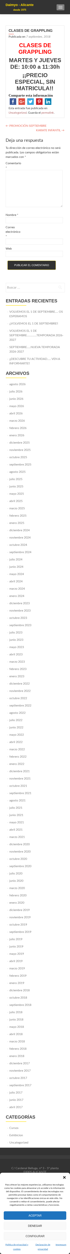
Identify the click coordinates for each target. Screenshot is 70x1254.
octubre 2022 (18, 698)
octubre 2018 (18, 997)
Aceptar (35, 1215)
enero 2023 (16, 676)
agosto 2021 (17, 800)
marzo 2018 (17, 1041)
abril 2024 (16, 581)
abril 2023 (16, 654)
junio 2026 (16, 398)
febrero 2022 (18, 756)
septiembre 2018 (20, 1004)
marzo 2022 (17, 749)
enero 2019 (16, 983)
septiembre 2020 (20, 866)
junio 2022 (16, 727)
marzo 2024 (17, 588)
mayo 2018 (16, 1026)
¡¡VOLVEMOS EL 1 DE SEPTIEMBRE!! (33, 323)
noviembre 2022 (20, 690)
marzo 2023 (17, 661)
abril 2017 (16, 1107)
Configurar (35, 1236)
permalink (47, 112)
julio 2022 (15, 720)
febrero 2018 (18, 1048)
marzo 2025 (17, 508)
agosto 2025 (17, 471)
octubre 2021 (18, 785)
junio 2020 (16, 880)
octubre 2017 (18, 1077)
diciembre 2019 (19, 910)
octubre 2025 (18, 457)
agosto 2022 (17, 712)
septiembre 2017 (20, 1085)
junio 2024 (16, 566)
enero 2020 (16, 902)
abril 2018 (16, 1034)
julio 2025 (15, 479)
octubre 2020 (18, 858)
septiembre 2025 (20, 464)
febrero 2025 (18, 515)
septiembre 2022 (20, 705)
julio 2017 (15, 1092)
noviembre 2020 (20, 851)
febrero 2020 (18, 895)
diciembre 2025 (19, 442)
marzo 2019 (17, 968)
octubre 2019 (18, 924)
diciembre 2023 (19, 603)
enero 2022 (16, 763)
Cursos (13, 1127)
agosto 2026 (17, 384)
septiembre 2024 (20, 552)
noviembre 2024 (20, 537)
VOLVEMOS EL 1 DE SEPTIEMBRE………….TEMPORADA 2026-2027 (36, 335)
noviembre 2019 (20, 917)
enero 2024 (16, 596)
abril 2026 (16, 413)
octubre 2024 (18, 544)
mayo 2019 (16, 953)
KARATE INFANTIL (50, 130)
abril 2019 (16, 961)
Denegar (35, 1225)
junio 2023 (16, 639)
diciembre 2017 (19, 1063)
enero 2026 (16, 435)
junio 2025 (16, 486)
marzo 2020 (17, 888)
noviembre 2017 (20, 1070)
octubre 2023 (18, 617)
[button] (64, 1177)
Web (9, 248)
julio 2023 (15, 632)
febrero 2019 (18, 975)
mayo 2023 (16, 647)
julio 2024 (15, 559)
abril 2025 (16, 501)
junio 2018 (16, 1019)
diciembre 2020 (19, 844)
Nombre (12, 214)
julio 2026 (15, 391)
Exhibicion (16, 1135)
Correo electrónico (13, 232)
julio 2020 (15, 873)
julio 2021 (15, 807)
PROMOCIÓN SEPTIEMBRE (26, 125)
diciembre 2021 (19, 771)
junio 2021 (16, 815)
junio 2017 (16, 1099)
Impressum (61, 1245)
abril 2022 (16, 742)
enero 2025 (16, 522)
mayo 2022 (16, 734)
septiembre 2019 (20, 931)
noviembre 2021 (20, 778)
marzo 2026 (17, 420)
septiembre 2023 (20, 625)
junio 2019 (16, 946)
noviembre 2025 (20, 449)
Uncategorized (18, 112)
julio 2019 (15, 939)
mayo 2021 (16, 822)
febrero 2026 (18, 428)
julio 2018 (15, 1012)
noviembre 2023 (20, 610)
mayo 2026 (16, 406)
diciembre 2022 (19, 683)
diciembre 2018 (19, 990)
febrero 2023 (18, 669)
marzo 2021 (17, 837)
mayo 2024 (16, 574)
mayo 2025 (16, 493)
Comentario (13, 165)
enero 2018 (16, 1056)
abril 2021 (16, 829)
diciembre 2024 (19, 530)
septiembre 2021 (20, 793)
